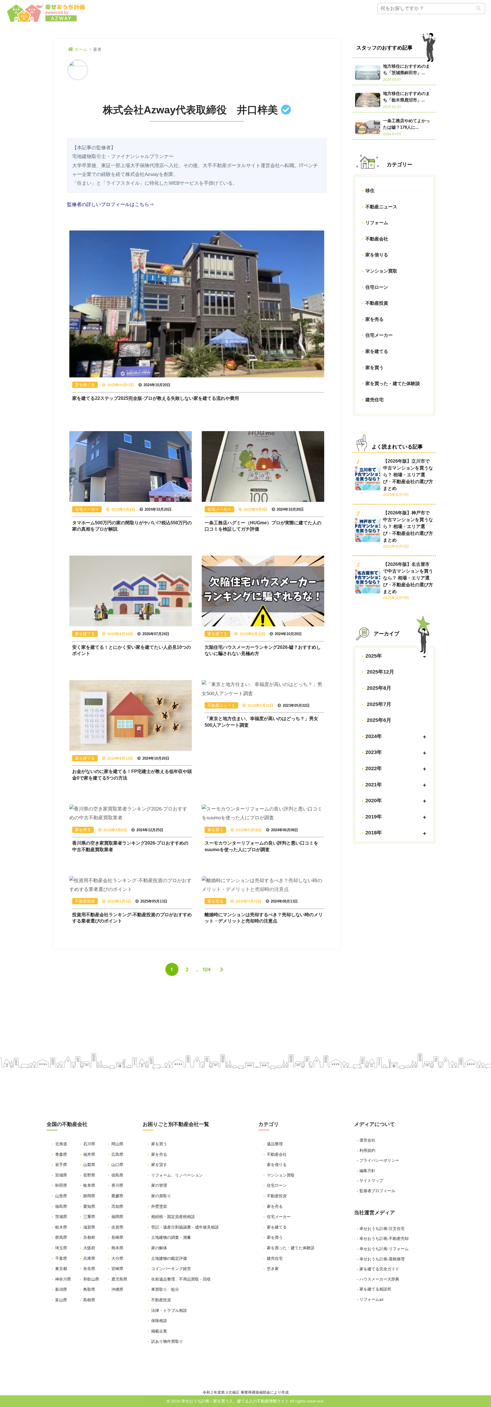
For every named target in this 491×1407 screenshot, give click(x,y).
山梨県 (89, 1164)
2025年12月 (379, 672)
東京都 (61, 1268)
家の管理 (159, 1185)
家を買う (374, 367)
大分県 (117, 1258)
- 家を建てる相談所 (374, 1289)
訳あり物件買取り (167, 1341)
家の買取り (161, 1196)
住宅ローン (376, 286)
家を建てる (376, 351)
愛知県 (89, 1206)
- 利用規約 (366, 1150)
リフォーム (376, 222)
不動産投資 (376, 303)
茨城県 (61, 1216)
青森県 (61, 1154)
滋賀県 (89, 1227)
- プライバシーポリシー (378, 1160)
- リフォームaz (370, 1299)
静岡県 (89, 1196)
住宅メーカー (379, 335)
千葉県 (61, 1258)
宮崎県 (117, 1268)
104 (207, 969)
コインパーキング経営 (171, 1268)
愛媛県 (117, 1196)
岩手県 (61, 1164)
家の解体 (159, 1248)
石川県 (89, 1144)
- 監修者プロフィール (376, 1190)
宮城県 (61, 1175)
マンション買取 (381, 271)
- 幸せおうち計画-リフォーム (383, 1248)
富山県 (61, 1300)
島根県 (89, 1300)
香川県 (117, 1185)
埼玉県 (61, 1248)
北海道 (61, 1144)
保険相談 (159, 1320)
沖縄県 (117, 1289)
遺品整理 (275, 1144)
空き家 (273, 1268)
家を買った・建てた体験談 (392, 383)
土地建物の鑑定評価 (169, 1258)
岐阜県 (89, 1185)
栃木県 (61, 1227)
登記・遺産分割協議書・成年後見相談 (185, 1227)
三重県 (89, 1216)
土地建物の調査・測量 (171, 1237)
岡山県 (117, 1144)
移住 (370, 190)
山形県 (61, 1196)
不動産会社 (376, 238)
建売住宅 (374, 399)
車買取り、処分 (165, 1289)
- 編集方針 (366, 1170)
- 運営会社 (366, 1140)
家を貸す (159, 1164)
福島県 (61, 1206)
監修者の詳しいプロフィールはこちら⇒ (110, 204)
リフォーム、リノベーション (177, 1175)
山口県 (117, 1164)
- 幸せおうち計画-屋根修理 (381, 1259)
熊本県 (117, 1248)
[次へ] (221, 969)
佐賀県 (117, 1227)
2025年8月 (378, 688)
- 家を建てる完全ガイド (378, 1269)
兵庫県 (89, 1258)
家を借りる (376, 254)
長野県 (89, 1175)
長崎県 (117, 1237)
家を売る (374, 319)
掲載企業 (159, 1331)
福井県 (89, 1154)
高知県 (117, 1206)
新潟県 (61, 1289)
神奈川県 (63, 1279)
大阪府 (89, 1248)
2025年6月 (378, 720)
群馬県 (61, 1237)
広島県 (117, 1154)
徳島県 (117, 1175)
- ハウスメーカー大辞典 (378, 1279)
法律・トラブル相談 (169, 1310)
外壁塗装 (159, 1206)
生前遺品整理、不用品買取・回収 (181, 1279)
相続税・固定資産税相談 (173, 1216)
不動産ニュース (381, 206)
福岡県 (117, 1216)
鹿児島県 (119, 1279)
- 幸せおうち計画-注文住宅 (381, 1228)
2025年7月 (378, 704)
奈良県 (89, 1268)
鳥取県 (89, 1289)
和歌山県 (91, 1279)
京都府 (89, 1237)
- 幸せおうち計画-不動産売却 (383, 1238)
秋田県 (61, 1185)
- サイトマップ (370, 1180)
